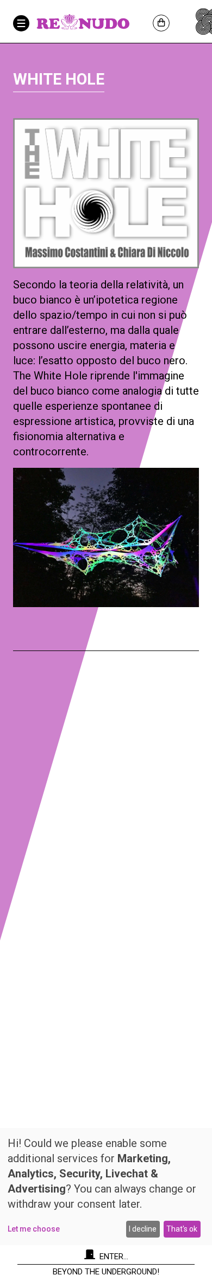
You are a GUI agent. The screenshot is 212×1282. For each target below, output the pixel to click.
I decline (143, 1229)
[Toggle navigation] (21, 23)
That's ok (181, 1229)
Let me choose (34, 1229)
